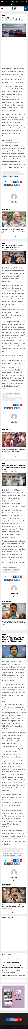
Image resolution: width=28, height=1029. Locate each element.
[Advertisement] (14, 53)
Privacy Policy (7, 2)
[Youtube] (20, 1019)
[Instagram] (16, 1019)
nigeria (11, 853)
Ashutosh (5, 395)
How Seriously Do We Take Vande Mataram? (12, 959)
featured (13, 400)
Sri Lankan (12, 174)
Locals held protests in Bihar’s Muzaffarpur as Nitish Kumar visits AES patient (13, 450)
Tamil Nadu (5, 176)
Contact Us (22, 2)
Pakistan (16, 853)
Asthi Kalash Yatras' (13, 567)
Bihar (11, 849)
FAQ (26, 1)
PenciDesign (14, 1027)
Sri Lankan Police (19, 174)
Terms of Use (12, 2)
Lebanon (8, 851)
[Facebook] (8, 1019)
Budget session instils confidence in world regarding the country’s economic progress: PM (13, 231)
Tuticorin (16, 176)
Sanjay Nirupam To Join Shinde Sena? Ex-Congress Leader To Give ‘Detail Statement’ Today (13, 622)
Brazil (15, 849)
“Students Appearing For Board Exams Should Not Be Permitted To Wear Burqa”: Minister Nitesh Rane (13, 906)
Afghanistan (5, 849)
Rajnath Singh (6, 571)
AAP (3, 393)
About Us (2, 2)
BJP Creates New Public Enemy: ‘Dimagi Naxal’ (13, 975)
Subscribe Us (18, 2)
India (4, 851)
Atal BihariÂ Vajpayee (7, 569)
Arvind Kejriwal (9, 393)
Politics (4, 243)
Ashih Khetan (16, 393)
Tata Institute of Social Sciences (9, 855)
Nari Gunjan (5, 853)
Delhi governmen (6, 400)
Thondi (10, 176)
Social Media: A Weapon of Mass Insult (11, 962)
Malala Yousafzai (15, 851)
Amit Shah (5, 567)
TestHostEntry (6, 22)
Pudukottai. (5, 174)
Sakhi (21, 853)
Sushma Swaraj (13, 571)
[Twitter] (12, 1019)
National (4, 15)
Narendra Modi (16, 569)
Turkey (19, 855)
